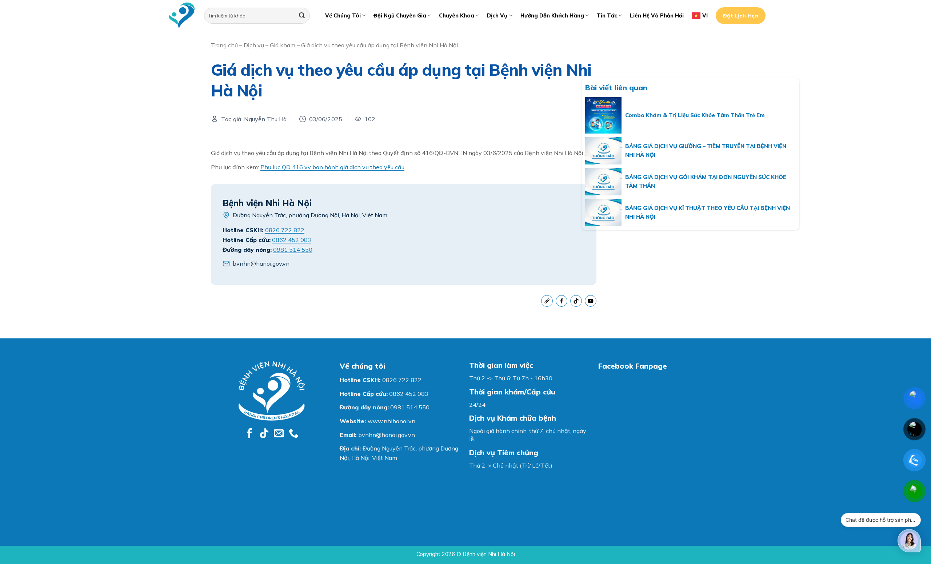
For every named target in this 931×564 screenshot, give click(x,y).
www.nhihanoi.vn (391, 421)
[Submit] (302, 15)
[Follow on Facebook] (250, 434)
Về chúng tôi (343, 15)
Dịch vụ (497, 15)
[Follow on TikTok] (264, 434)
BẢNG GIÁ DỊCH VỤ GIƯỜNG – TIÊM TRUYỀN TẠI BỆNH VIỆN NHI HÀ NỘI (705, 150)
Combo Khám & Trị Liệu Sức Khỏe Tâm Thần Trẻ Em (695, 115)
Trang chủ (224, 45)
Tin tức (607, 15)
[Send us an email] (279, 434)
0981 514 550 (292, 249)
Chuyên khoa (456, 15)
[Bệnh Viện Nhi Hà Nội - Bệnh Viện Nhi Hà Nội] (181, 15)
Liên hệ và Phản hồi (657, 15)
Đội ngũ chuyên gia (399, 15)
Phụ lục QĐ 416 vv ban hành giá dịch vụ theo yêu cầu (332, 167)
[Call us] (294, 434)
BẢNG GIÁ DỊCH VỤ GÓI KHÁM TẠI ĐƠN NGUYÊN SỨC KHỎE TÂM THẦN (705, 181)
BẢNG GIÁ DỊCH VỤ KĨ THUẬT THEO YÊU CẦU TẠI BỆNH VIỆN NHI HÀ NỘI (707, 212)
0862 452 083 (291, 239)
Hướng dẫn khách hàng (552, 15)
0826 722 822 (284, 230)
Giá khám (282, 45)
